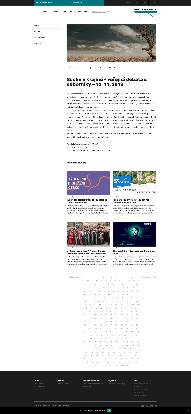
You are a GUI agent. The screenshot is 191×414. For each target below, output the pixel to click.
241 (138, 345)
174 (127, 325)
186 (132, 328)
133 (85, 315)
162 (121, 322)
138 (111, 315)
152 (127, 318)
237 (116, 345)
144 (85, 318)
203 (108, 335)
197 (132, 332)
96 (123, 301)
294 (100, 366)
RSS (49, 405)
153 (132, 318)
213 (106, 339)
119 (126, 308)
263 (92, 355)
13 (133, 277)
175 (132, 325)
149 (111, 318)
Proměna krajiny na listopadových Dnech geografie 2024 (131, 201)
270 (131, 355)
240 (133, 345)
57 (108, 291)
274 (95, 359)
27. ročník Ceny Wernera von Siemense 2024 (134, 252)
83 (118, 298)
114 (101, 308)
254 (97, 352)
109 (132, 305)
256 (108, 352)
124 (95, 311)
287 (108, 362)
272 (84, 359)
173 (122, 325)
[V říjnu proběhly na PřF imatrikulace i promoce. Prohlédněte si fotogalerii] (88, 234)
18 (97, 281)
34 (113, 284)
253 (92, 352)
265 (103, 355)
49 (128, 288)
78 (95, 298)
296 (111, 366)
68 (104, 294)
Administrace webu (40, 405)
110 (138, 305)
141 (127, 315)
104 (106, 305)
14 (137, 277)
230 (138, 342)
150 (117, 318)
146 (95, 318)
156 (90, 322)
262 (86, 355)
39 (137, 284)
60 (123, 291)
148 (106, 318)
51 (137, 288)
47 (118, 288)
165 (137, 322)
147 (101, 318)
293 (94, 366)
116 (111, 308)
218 (132, 339)
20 (106, 281)
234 (100, 345)
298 (122, 366)
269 (125, 355)
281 (133, 359)
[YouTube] (156, 406)
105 (111, 305)
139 (116, 315)
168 (95, 325)
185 (127, 328)
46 (114, 288)
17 (92, 281)
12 (128, 277)
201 (97, 335)
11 (124, 277)
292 (136, 362)
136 (100, 315)
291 (130, 362)
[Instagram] (147, 406)
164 (132, 322)
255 (103, 352)
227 (122, 342)
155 (85, 322)
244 (97, 349)
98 (132, 301)
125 (101, 311)
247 (114, 349)
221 (89, 342)
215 (116, 339)
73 (128, 294)
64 (85, 294)
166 (85, 325)
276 (106, 359)
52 (85, 291)
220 (84, 342)
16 (88, 281)
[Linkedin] (151, 406)
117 (116, 308)
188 (84, 332)
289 (119, 362)
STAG (136, 2)
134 (90, 315)
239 (127, 345)
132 (137, 311)
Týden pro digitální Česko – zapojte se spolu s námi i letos (87, 201)
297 (117, 366)
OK (109, 410)
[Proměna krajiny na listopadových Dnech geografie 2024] (134, 183)
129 (122, 311)
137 (106, 315)
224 (105, 342)
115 (106, 308)
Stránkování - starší (149, 277)
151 (122, 318)
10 (119, 277)
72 (123, 294)
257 (114, 352)
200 (91, 335)
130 (127, 311)
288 (114, 362)
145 (90, 318)
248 (119, 349)
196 (127, 332)
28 (85, 284)
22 (115, 281)
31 (99, 284)
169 (101, 325)
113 (96, 308)
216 (122, 339)
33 (108, 284)
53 (90, 291)
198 (138, 332)
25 (129, 281)
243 (92, 349)
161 (116, 322)
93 (108, 301)
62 (132, 291)
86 (132, 298)
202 (102, 335)
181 (106, 328)
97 (128, 301)
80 (104, 298)
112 (91, 308)
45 (109, 288)
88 (85, 301)
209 (85, 339)
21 (110, 281)
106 (116, 305)
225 (111, 342)
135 (95, 315)
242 (86, 349)
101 (90, 305)
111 (86, 308)
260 (130, 352)
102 (95, 305)
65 (90, 294)
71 (118, 294)
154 (137, 318)
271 (136, 355)
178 (90, 328)
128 (116, 311)
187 (137, 328)
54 (94, 291)
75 (137, 294)
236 (111, 345)
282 (138, 359)
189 (90, 332)
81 (109, 298)
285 (97, 362)
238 (122, 345)
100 (84, 305)
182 (111, 328)
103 (100, 305)
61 (127, 291)
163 (127, 322)
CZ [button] (127, 2)
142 (132, 315)
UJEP (153, 2)
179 (95, 328)
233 (94, 345)
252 (86, 352)
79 (99, 298)
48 (123, 288)
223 (100, 342)
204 (113, 335)
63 (137, 291)
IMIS (144, 2)
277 (111, 359)
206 (125, 335)
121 (136, 308)
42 (94, 288)
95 (118, 301)
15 (83, 281)
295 (105, 366)
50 (133, 288)
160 (111, 322)
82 (113, 298)
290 (125, 362)
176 (137, 325)
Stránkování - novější (74, 277)
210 (90, 339)
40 (85, 288)
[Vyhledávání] (108, 11)
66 (95, 294)
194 (116, 332)
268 (119, 355)
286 (103, 362)
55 (99, 291)
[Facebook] (142, 406)
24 (124, 281)
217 (127, 339)
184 (121, 328)
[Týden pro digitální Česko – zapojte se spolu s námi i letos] (88, 183)
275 (100, 359)
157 (95, 322)
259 (124, 352)
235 (105, 345)
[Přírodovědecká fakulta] (37, 11)
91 (99, 301)
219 (137, 339)
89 (89, 301)
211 (96, 339)
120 (131, 308)
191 (100, 332)
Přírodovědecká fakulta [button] (44, 2)
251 (136, 349)
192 (105, 332)
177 (85, 328)
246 (108, 349)
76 (85, 298)
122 (85, 311)
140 (121, 315)
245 (103, 349)
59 (118, 291)
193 (111, 332)
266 (108, 355)
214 (111, 339)
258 (119, 352)
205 (119, 335)
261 (136, 352)
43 (99, 288)
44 (104, 288)
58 (113, 291)
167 (90, 325)
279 (122, 359)
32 (104, 284)
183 (116, 328)
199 (86, 335)
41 (90, 288)
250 (131, 349)
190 (95, 332)
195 (121, 332)
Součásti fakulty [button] (76, 2)
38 (132, 284)
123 (90, 311)
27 (138, 281)
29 (90, 284)
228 (127, 342)
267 (114, 355)
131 (132, 311)
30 (95, 284)
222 (94, 342)
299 (128, 366)
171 (111, 325)
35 (118, 284)
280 (127, 359)
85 (127, 298)
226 (116, 342)
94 (113, 301)
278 (117, 359)
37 (127, 284)
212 (101, 339)
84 (123, 298)
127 (111, 311)
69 (109, 294)
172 (116, 325)
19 (101, 281)
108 (127, 305)
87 (137, 298)
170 (106, 325)
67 (99, 294)
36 (123, 284)
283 (86, 362)
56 (104, 291)
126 (106, 311)
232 (89, 345)
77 (90, 298)
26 (134, 281)
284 (92, 362)
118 (121, 308)
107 (122, 305)
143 (137, 315)
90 (94, 301)
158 (100, 322)
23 (120, 281)
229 (133, 342)
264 (97, 355)
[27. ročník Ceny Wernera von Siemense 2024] (134, 234)
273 (89, 359)
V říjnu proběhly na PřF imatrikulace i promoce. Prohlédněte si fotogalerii (86, 252)
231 (84, 345)
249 (125, 349)
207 (130, 335)
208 (136, 335)
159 (106, 322)
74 (132, 294)
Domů (71, 68)
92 (104, 301)
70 (114, 294)
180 (101, 328)
